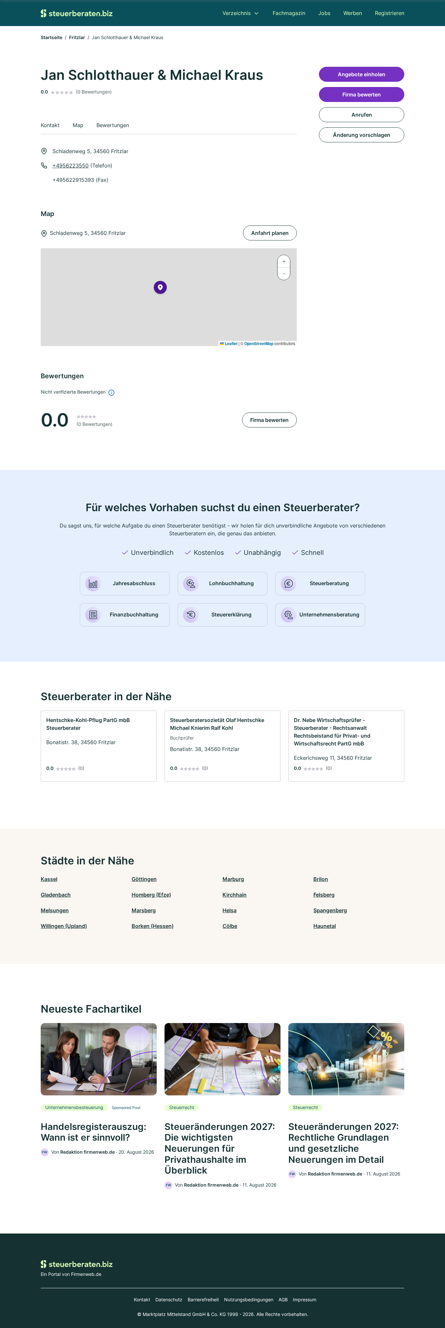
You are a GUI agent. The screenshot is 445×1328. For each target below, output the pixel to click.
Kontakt (142, 1299)
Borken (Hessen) (153, 926)
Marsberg (144, 910)
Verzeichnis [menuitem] (237, 13)
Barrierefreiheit (203, 1299)
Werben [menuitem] (352, 13)
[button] (160, 288)
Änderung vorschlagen (361, 135)
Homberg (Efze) (151, 894)
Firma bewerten (269, 420)
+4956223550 (70, 165)
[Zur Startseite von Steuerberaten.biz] (76, 13)
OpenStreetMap (258, 343)
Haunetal (324, 926)
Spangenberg (330, 910)
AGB (283, 1299)
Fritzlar (77, 37)
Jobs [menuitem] (324, 13)
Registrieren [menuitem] (389, 13)
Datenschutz (168, 1299)
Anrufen (362, 114)
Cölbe (230, 926)
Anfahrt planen (270, 233)
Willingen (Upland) (64, 926)
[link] (99, 746)
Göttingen (144, 879)
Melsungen (55, 910)
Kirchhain (235, 894)
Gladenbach (56, 894)
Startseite (51, 37)
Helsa (230, 910)
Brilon (320, 879)
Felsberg (324, 894)
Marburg (233, 879)
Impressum (304, 1299)
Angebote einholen (361, 74)
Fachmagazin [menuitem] (289, 13)
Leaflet (230, 343)
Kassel (49, 879)
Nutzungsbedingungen (248, 1299)
